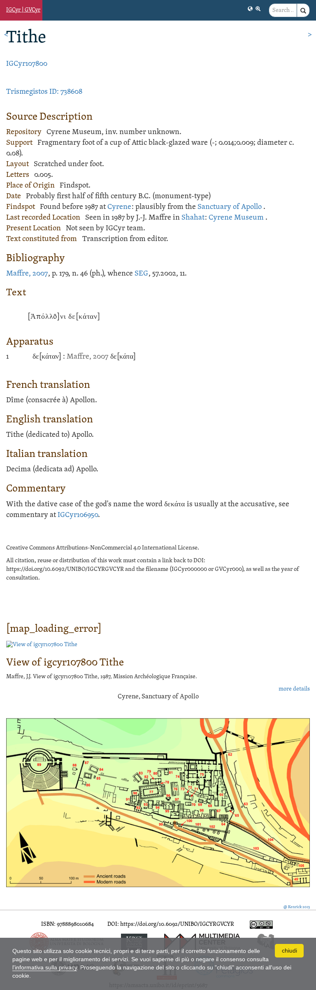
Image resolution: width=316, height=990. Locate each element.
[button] (250, 8)
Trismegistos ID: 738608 (44, 92)
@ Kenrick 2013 (296, 907)
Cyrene (119, 207)
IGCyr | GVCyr (23, 10)
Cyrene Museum (236, 218)
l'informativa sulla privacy (44, 967)
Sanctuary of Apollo (230, 207)
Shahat (192, 218)
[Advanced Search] (258, 8)
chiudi (289, 950)
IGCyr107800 (26, 64)
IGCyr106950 (78, 515)
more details (294, 689)
